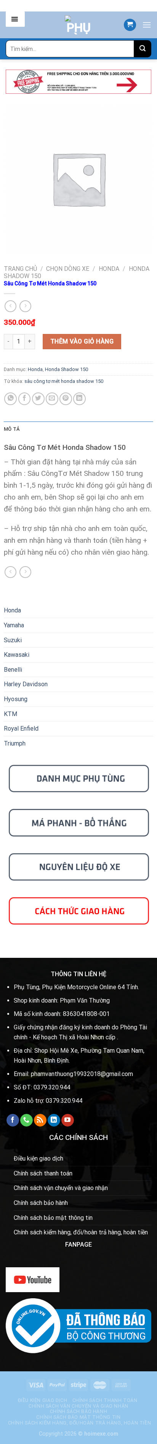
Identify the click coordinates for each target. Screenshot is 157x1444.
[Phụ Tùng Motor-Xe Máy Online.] (78, 24)
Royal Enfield (21, 728)
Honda (109, 268)
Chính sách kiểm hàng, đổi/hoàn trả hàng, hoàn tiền (81, 1232)
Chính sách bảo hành (41, 1202)
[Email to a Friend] (52, 398)
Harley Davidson (26, 684)
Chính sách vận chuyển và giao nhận (61, 1188)
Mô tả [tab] (11, 429)
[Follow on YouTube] (67, 1120)
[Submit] (142, 48)
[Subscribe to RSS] (40, 1120)
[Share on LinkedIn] (79, 398)
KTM (10, 714)
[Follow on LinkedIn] (54, 1120)
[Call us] (26, 1120)
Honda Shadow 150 (66, 369)
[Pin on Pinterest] (65, 398)
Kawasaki (16, 654)
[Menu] (146, 24)
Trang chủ (20, 268)
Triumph (15, 743)
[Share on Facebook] (24, 398)
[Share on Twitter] (38, 398)
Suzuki (13, 640)
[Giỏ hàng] (130, 25)
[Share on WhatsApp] (10, 398)
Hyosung (15, 699)
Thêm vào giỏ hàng (82, 341)
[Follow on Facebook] (12, 1120)
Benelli (13, 669)
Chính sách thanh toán (43, 1173)
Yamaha (14, 625)
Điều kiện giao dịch (38, 1158)
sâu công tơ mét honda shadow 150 (63, 381)
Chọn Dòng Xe (67, 268)
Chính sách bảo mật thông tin (53, 1217)
